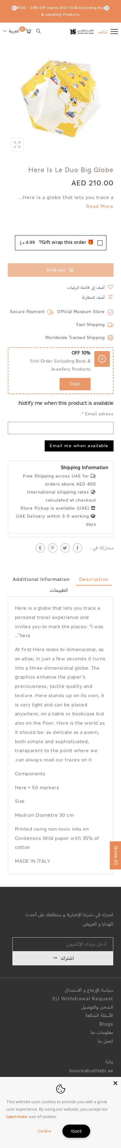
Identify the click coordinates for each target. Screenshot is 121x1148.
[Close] (115, 1082)
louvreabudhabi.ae (91, 1071)
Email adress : (96, 414)
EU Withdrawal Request (82, 999)
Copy (75, 384)
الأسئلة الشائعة (99, 1015)
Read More (99, 207)
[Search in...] (38, 31)
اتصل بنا (105, 1041)
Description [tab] (94, 579)
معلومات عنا (101, 1032)
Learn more (16, 1117)
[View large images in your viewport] (17, 144)
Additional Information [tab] (41, 579)
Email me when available (79, 446)
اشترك (67, 958)
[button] (11, 31)
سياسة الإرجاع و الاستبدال (89, 990)
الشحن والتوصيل (97, 1007)
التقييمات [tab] (59, 590)
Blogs (106, 1024)
